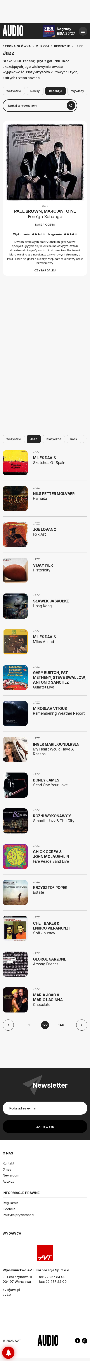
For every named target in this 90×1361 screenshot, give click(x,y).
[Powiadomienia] (8, 1353)
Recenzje (55, 91)
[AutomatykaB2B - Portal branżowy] (48, 1341)
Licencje (9, 1209)
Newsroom (11, 1175)
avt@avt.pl (11, 1290)
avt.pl (7, 1294)
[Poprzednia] (8, 1025)
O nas (7, 1169)
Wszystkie (13, 91)
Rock (73, 439)
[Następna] (81, 1025)
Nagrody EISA (66, 31)
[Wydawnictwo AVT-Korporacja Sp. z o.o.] (45, 1253)
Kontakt (8, 1163)
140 (61, 1025)
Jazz (33, 439)
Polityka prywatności (18, 1215)
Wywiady (77, 91)
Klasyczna (54, 439)
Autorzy (8, 1181)
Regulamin (10, 1203)
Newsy (35, 91)
